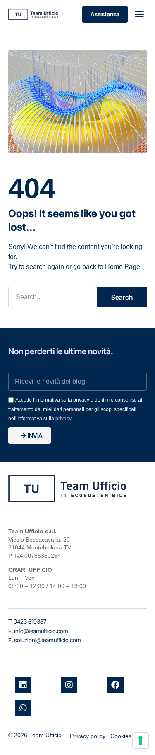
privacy (63, 418)
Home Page (122, 266)
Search (122, 297)
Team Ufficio (45, 735)
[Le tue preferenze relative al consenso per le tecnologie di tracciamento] (140, 740)
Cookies (120, 736)
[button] (139, 14)
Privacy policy (87, 736)
